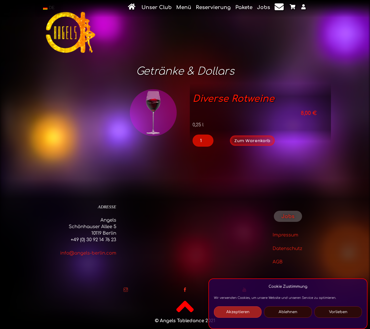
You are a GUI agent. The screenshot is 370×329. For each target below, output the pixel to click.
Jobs (263, 7)
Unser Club (156, 7)
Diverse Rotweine (233, 99)
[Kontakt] (279, 7)
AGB (278, 261)
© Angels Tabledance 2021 (185, 320)
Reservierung (213, 7)
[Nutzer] (304, 7)
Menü (183, 7)
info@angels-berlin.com (88, 253)
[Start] (132, 7)
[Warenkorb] (293, 7)
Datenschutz (287, 248)
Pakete (243, 7)
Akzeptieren (237, 312)
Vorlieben (338, 312)
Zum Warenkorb (252, 141)
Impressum (285, 234)
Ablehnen (288, 312)
